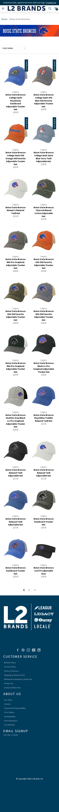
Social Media (9, 724)
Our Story (8, 700)
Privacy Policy (10, 666)
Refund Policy (10, 662)
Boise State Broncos (20, 19)
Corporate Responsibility (14, 708)
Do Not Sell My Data (12, 687)
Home (4, 19)
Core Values (9, 712)
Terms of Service (11, 671)
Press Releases (10, 720)
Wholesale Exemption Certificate (18, 679)
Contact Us (51, 2)
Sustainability (9, 716)
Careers (7, 704)
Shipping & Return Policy (14, 675)
